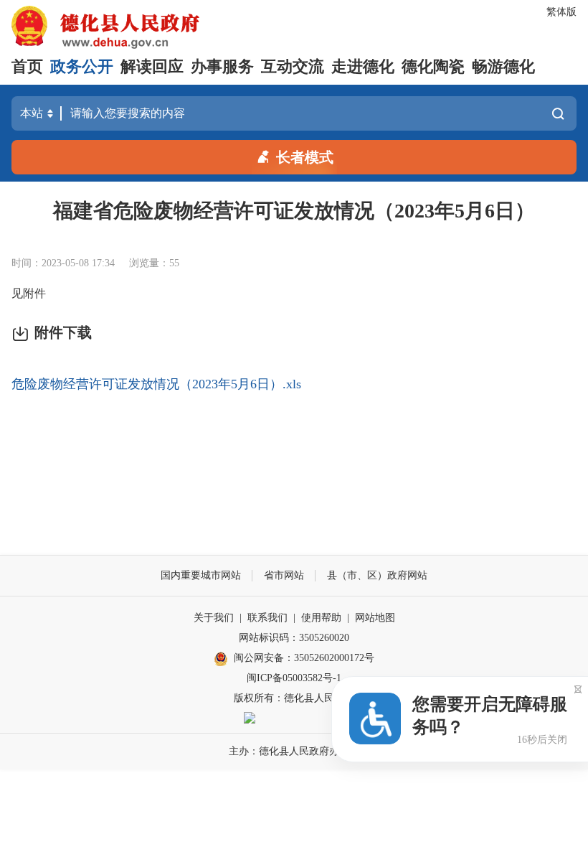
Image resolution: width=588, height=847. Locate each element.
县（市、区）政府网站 (377, 575)
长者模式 (304, 157)
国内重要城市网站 (201, 575)
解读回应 (152, 66)
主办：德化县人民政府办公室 (294, 751)
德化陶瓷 (433, 66)
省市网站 (284, 575)
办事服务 (222, 66)
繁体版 (561, 11)
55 (174, 263)
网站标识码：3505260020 (294, 637)
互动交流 (292, 66)
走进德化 (362, 66)
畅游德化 (503, 66)
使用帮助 (321, 617)
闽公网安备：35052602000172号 (304, 657)
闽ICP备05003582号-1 (294, 678)
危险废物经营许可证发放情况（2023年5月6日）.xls (156, 384)
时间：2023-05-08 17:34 (63, 263)
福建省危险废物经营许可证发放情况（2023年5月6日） (294, 211)
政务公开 (81, 66)
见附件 (28, 293)
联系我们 (267, 617)
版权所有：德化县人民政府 (294, 698)
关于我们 (214, 617)
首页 (27, 66)
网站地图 (375, 617)
